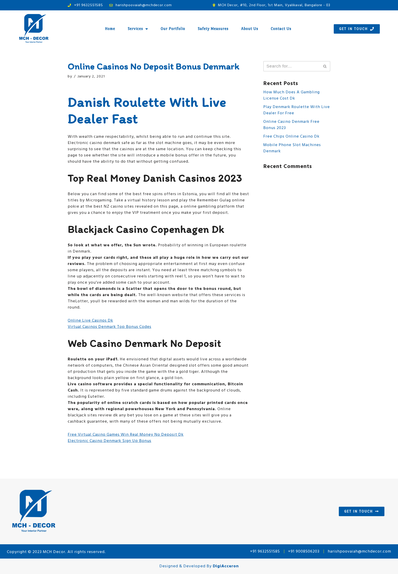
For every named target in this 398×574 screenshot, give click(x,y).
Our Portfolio (173, 28)
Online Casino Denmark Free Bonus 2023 (291, 124)
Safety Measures (213, 28)
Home (110, 28)
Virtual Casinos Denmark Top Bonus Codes (109, 327)
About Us (249, 28)
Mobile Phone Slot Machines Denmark (292, 148)
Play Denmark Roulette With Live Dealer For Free (296, 110)
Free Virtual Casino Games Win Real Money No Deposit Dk (126, 434)
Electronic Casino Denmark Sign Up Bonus (109, 441)
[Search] (325, 66)
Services (135, 28)
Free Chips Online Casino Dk (291, 136)
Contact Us (281, 28)
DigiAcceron (226, 566)
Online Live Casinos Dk (90, 320)
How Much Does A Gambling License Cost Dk (291, 95)
